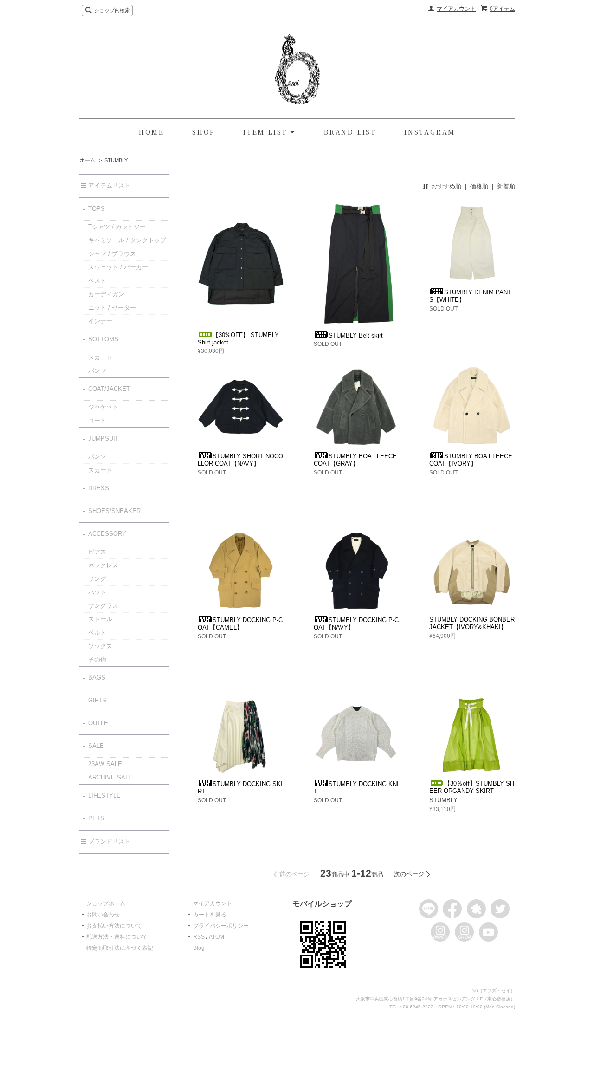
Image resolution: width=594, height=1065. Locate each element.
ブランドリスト (109, 841)
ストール (100, 619)
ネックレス (103, 565)
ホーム (87, 160)
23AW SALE (105, 763)
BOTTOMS (103, 339)
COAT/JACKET (109, 388)
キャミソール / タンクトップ (127, 240)
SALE (96, 745)
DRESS (98, 488)
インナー (100, 321)
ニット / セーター (112, 307)
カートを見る (209, 914)
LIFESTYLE (104, 795)
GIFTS (97, 700)
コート (97, 420)
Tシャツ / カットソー (117, 226)
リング (97, 578)
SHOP (203, 131)
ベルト (97, 632)
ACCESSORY (107, 533)
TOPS (96, 208)
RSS (199, 937)
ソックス (100, 646)
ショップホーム (105, 903)
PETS (96, 818)
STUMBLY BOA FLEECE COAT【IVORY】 (470, 460)
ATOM (216, 937)
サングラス (103, 605)
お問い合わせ (103, 914)
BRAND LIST (350, 131)
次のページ (409, 873)
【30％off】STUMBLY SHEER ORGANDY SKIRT (471, 787)
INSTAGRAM (429, 131)
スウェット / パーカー (118, 267)
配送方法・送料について (117, 937)
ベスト (97, 280)
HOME (151, 131)
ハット (97, 592)
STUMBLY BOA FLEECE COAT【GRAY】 (355, 460)
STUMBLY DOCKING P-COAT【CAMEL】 (240, 624)
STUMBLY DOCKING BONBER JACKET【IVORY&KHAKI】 (472, 623)
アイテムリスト (109, 185)
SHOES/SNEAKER (114, 510)
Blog (199, 948)
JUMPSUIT (103, 438)
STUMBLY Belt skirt (356, 335)
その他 (97, 659)
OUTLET (100, 723)
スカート (100, 357)
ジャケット (103, 406)
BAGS (96, 677)
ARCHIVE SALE (110, 777)
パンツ (97, 370)
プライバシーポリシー (221, 925)
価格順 (479, 186)
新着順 (506, 186)
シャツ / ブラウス (112, 253)
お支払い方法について (114, 925)
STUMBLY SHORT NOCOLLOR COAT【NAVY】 (240, 460)
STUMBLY (116, 160)
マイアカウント (456, 9)
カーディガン (106, 294)
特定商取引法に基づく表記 (119, 948)
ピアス (97, 551)
